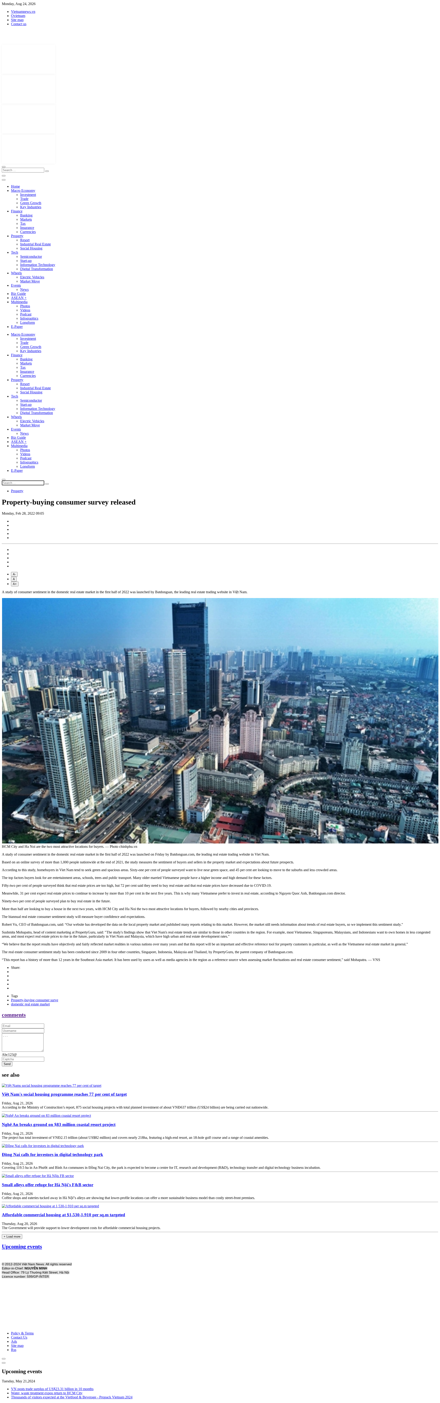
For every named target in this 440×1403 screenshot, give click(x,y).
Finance (16, 211)
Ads (14, 1341)
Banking (26, 215)
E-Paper (17, 327)
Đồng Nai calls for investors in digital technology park (52, 1154)
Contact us (18, 24)
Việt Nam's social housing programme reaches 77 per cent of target (64, 1094)
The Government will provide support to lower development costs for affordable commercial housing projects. (81, 1228)
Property (17, 236)
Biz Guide (18, 294)
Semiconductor (31, 256)
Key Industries (30, 207)
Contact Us (19, 1337)
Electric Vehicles (32, 277)
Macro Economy (23, 190)
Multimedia (19, 302)
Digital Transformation (36, 269)
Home (15, 186)
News (24, 289)
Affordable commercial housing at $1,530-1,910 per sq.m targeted (63, 1214)
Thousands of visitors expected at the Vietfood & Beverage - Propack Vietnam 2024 (71, 1397)
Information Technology (37, 265)
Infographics (29, 318)
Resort (25, 240)
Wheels (16, 273)
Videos (25, 310)
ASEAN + (19, 298)
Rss (13, 1350)
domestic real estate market (30, 1004)
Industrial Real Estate (35, 244)
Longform (27, 322)
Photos (25, 306)
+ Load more (12, 1236)
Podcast (25, 314)
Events (16, 285)
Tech (14, 252)
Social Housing (31, 248)
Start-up (26, 261)
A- (14, 574)
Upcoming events (22, 1246)
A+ (15, 584)
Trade (24, 199)
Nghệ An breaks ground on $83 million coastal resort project (59, 1124)
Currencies (28, 232)
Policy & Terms (22, 1333)
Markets (26, 219)
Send (7, 1064)
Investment (28, 195)
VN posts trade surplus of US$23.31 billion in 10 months (52, 1389)
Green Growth (30, 203)
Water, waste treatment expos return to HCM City (46, 1393)
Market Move (30, 281)
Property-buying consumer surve (34, 1000)
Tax (23, 223)
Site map (17, 20)
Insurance (27, 228)
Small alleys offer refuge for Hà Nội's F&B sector (47, 1184)
